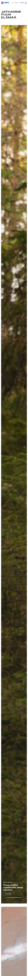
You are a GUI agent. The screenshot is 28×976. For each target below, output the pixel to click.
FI (12, 2)
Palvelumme (8, 893)
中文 (16, 2)
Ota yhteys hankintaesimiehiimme (13, 897)
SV (18, 2)
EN (14, 2)
